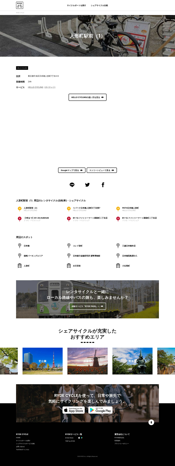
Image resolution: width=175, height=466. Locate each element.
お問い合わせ (20, 446)
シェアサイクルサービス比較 (25, 443)
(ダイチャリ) (49, 87)
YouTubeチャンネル (22, 449)
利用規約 (117, 440)
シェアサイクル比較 (99, 5)
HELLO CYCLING (35, 87)
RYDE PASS (69, 438)
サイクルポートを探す (76, 5)
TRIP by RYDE (70, 441)
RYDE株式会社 (119, 437)
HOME (18, 437)
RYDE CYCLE (20, 13)
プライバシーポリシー (122, 443)
